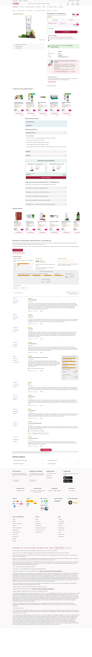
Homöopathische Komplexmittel (40, 10)
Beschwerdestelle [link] (61, 527)
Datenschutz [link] (33, 547)
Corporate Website (16, 547)
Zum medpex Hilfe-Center (51, 473)
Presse (22, 547)
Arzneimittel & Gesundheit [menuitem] (29, 6)
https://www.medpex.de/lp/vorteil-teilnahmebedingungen (51, 571)
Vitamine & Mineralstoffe (16, 527)
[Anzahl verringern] (48, 32)
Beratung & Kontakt (71, 0)
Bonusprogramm (38, 523)
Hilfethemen (78, 0)
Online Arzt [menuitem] (22, 6)
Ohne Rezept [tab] (55, 20)
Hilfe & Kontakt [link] (49, 475)
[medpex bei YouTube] (59, 501)
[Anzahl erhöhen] (51, 32)
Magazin (20, 0)
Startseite (13, 10)
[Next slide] (78, 223)
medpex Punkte (61, 534)
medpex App (25, 0)
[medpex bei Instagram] (57, 501)
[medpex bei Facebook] (55, 501)
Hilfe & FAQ (60, 525)
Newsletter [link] (37, 521)
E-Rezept (60, 519)
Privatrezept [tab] (71, 19)
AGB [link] (25, 547)
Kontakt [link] (59, 532)
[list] (28, 26)
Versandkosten (61, 523)
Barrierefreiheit (61, 536)
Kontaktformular (49, 477)
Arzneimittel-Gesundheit (21, 10)
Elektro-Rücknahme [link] (40, 547)
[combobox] (45, 3)
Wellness (14, 540)
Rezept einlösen (38, 525)
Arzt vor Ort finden (72, 71)
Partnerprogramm (38, 532)
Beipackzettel (29, 125)
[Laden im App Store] (71, 477)
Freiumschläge (61, 521)
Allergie (13, 519)
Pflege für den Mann (16, 532)
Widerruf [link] (28, 547)
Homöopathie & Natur (29, 10)
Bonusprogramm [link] (15, 0)
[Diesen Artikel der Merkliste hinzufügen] (79, 32)
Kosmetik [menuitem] (43, 6)
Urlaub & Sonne (15, 534)
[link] (42, 508)
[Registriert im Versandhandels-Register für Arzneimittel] (46, 502)
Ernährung (14, 525)
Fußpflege (14, 538)
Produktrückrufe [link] (61, 530)
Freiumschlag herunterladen (40, 527)
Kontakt (36, 519)
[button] (61, 71)
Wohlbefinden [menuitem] (38, 6)
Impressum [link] (51, 547)
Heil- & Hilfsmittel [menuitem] (50, 6)
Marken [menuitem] (55, 6)
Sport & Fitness (15, 536)
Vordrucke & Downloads (39, 530)
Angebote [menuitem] (61, 6)
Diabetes (14, 521)
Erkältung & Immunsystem (17, 523)
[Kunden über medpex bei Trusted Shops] (74, 502)
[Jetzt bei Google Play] (71, 481)
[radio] (48, 23)
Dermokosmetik (15, 530)
